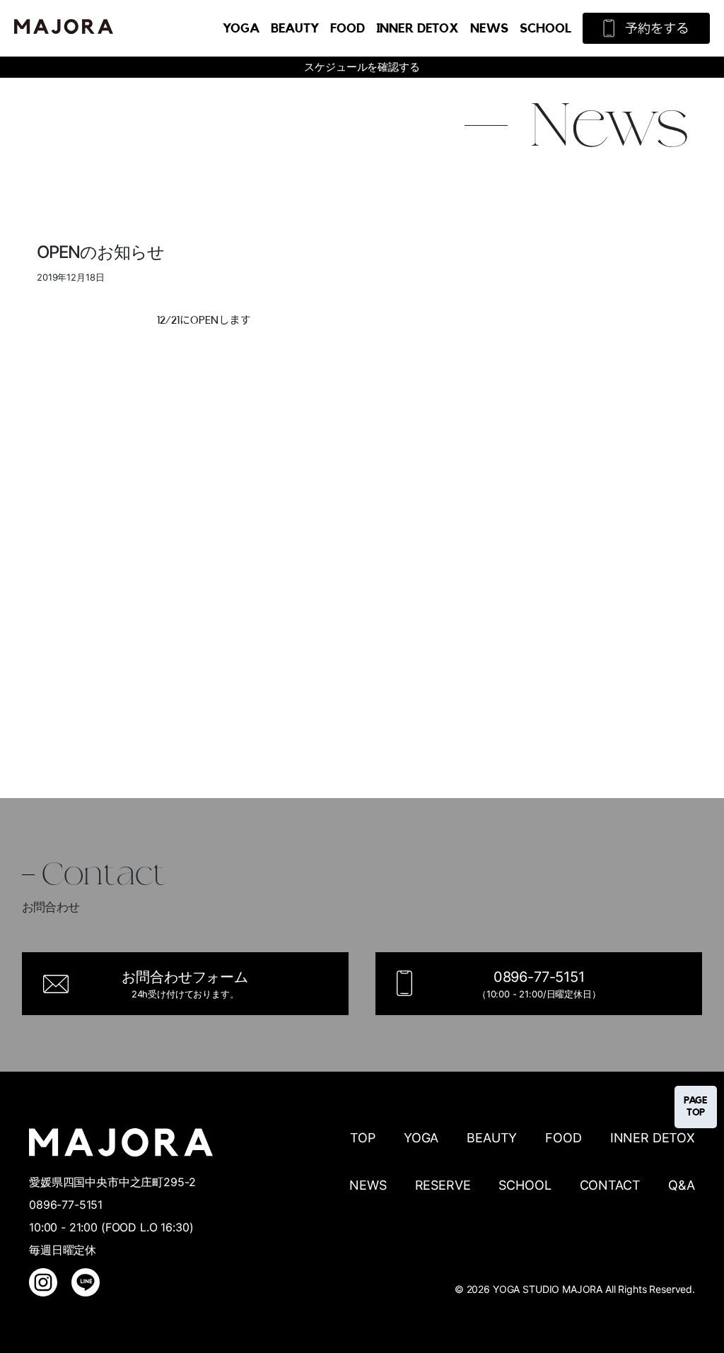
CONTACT (610, 1185)
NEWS (489, 28)
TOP (362, 1137)
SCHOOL (545, 28)
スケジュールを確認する (361, 67)
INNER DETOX (417, 28)
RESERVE (443, 1185)
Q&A (681, 1185)
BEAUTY (295, 28)
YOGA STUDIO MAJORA (547, 1289)
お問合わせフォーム (185, 984)
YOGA (241, 28)
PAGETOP (696, 1107)
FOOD (347, 28)
